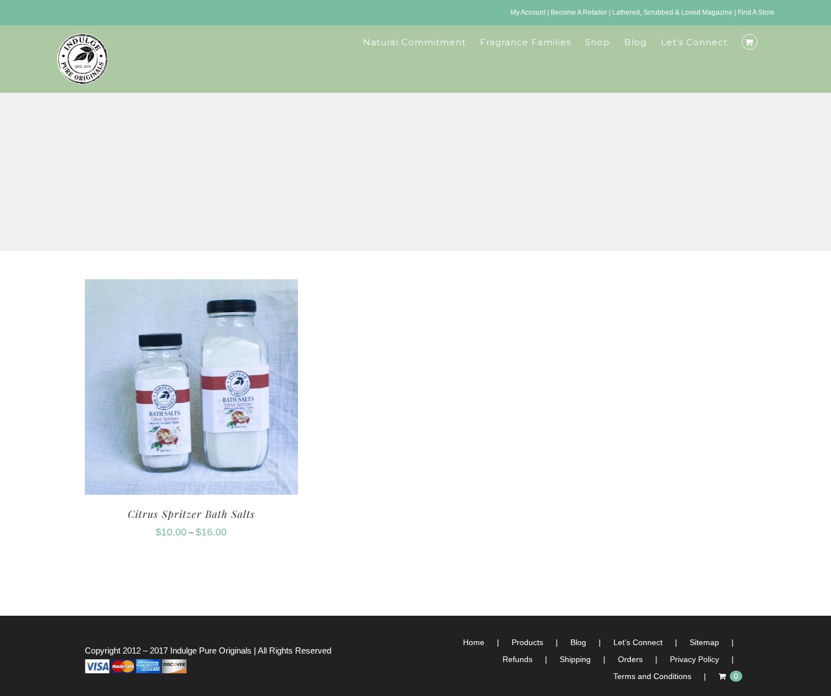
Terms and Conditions (652, 676)
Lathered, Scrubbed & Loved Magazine (672, 12)
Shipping (575, 659)
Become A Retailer (579, 12)
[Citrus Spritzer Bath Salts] (191, 287)
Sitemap (704, 642)
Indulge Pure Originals (211, 650)
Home (473, 642)
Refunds (518, 659)
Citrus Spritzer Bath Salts (191, 514)
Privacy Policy (694, 659)
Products (527, 642)
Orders (630, 659)
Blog (578, 642)
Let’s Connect (638, 642)
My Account (528, 12)
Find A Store (756, 12)
